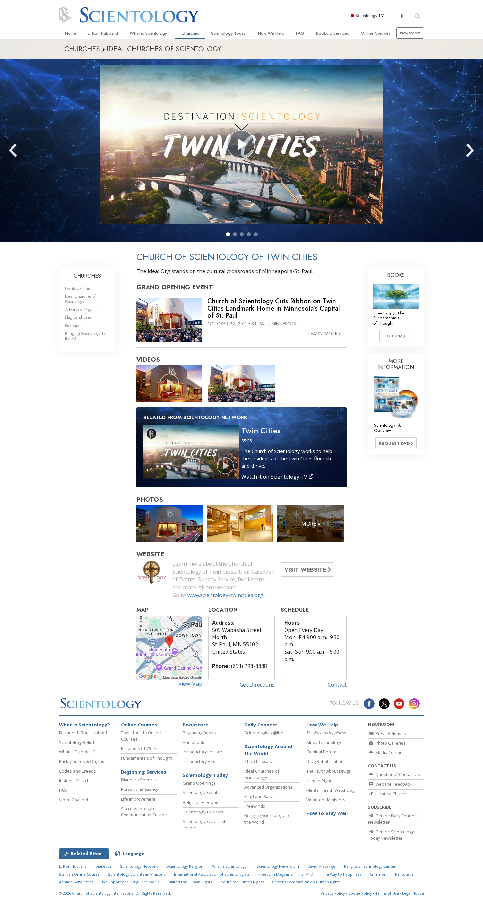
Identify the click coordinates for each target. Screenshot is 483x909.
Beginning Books (199, 733)
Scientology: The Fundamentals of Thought (388, 318)
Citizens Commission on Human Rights (306, 881)
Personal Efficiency (139, 789)
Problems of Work (139, 748)
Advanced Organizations (86, 309)
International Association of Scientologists (211, 874)
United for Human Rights (190, 881)
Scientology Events (201, 792)
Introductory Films (200, 761)
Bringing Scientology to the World (85, 335)
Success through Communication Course (144, 812)
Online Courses (375, 33)
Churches (190, 33)
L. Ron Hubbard (103, 33)
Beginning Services (143, 772)
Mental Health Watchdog (330, 790)
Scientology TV (370, 15)
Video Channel (73, 800)
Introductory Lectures (204, 752)
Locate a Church (79, 288)
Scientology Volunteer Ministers (137, 874)
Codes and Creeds (77, 771)
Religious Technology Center (370, 866)
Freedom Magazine (275, 874)
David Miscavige (321, 866)
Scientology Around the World (268, 750)
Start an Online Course (79, 874)
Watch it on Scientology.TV (275, 476)
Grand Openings (199, 783)
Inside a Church (74, 781)
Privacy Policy (333, 893)
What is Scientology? (150, 33)
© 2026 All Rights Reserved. (115, 893)
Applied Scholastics (76, 881)
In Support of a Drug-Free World (131, 881)
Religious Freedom (201, 802)
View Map (190, 683)
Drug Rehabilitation (325, 761)
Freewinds (73, 325)
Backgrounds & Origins (81, 761)
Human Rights (320, 781)
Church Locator (259, 761)
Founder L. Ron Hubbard (83, 733)
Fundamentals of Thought (146, 758)
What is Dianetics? (77, 752)
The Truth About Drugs (328, 771)
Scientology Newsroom (278, 866)
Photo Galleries (390, 743)
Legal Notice (413, 893)
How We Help (271, 33)
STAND (307, 874)
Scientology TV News (203, 812)
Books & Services (332, 33)
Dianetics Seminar (138, 780)
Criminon (378, 874)
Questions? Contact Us (397, 774)
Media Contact (388, 752)
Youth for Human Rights (242, 881)
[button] (228, 234)
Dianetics (103, 866)
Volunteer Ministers (325, 800)
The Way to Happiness (341, 874)
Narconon (404, 874)
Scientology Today (228, 33)
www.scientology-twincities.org (225, 595)
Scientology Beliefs (78, 742)
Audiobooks (195, 742)
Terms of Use (387, 893)
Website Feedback (393, 784)
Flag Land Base (78, 317)
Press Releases (390, 733)
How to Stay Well (327, 813)
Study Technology (323, 742)
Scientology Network (139, 866)
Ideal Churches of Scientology (80, 298)
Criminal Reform (322, 752)
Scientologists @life (263, 733)
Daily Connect (260, 725)
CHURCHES (87, 276)
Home (70, 33)
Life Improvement (138, 799)
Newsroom (410, 33)
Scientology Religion (185, 866)
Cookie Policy (360, 893)
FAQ (300, 33)
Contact (337, 684)
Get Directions (257, 684)
